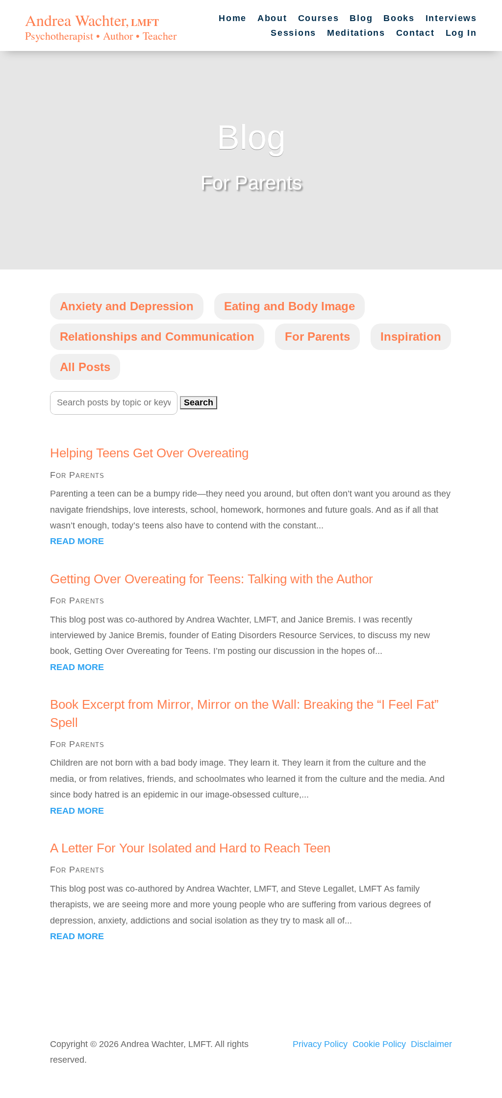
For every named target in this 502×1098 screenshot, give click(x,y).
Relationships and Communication (157, 336)
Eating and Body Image (289, 306)
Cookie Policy (379, 1044)
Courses (318, 19)
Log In (461, 33)
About (272, 19)
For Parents (317, 336)
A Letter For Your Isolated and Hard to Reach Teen (190, 848)
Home (233, 19)
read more (77, 541)
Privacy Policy (320, 1044)
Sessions (293, 33)
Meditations (356, 33)
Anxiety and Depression (127, 306)
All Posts (85, 367)
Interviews (451, 19)
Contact (415, 33)
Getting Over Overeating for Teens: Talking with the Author (211, 579)
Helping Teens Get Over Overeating (149, 453)
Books (399, 19)
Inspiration (410, 336)
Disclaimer (431, 1044)
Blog (361, 19)
